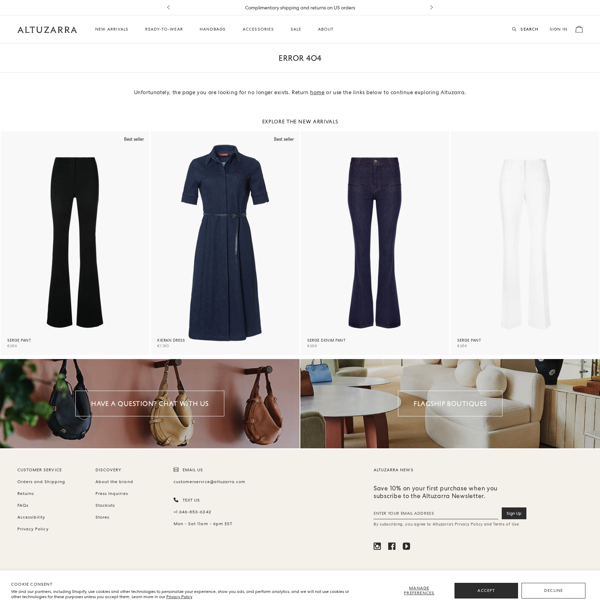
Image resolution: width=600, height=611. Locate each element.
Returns (25, 493)
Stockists (105, 505)
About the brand (114, 481)
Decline (553, 590)
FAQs (22, 505)
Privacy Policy (179, 597)
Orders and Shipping (41, 481)
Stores (102, 517)
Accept (486, 590)
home (317, 92)
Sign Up (514, 513)
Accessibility (31, 517)
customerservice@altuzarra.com (208, 481)
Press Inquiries (111, 493)
